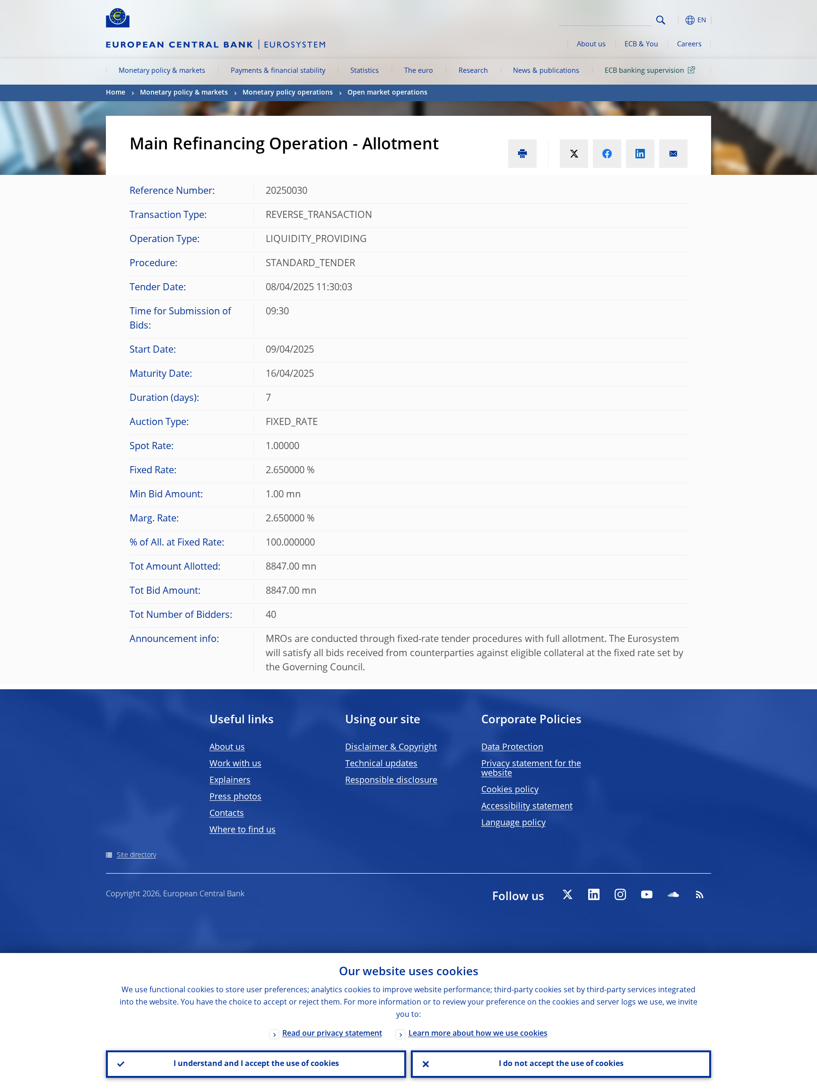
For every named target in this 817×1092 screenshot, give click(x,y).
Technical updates (381, 764)
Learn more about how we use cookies (478, 1034)
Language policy (513, 823)
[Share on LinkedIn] (640, 153)
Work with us (235, 764)
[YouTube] (646, 894)
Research (473, 71)
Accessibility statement (527, 806)
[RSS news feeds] (699, 894)
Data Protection (512, 747)
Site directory (136, 855)
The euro (418, 71)
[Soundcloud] (673, 894)
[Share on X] (574, 153)
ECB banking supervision (644, 71)
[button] (678, 20)
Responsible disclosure (391, 780)
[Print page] (522, 153)
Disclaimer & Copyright (391, 747)
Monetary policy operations (288, 92)
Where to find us (242, 830)
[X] (567, 894)
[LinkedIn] (593, 894)
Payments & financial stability (278, 71)
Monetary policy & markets (162, 71)
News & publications (546, 71)
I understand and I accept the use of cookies (256, 1064)
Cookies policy (510, 790)
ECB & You (641, 44)
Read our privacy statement (332, 1034)
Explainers (230, 780)
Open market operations (387, 92)
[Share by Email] (673, 153)
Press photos (235, 797)
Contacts (226, 813)
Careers (689, 44)
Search (661, 20)
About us (591, 44)
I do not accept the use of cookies (561, 1064)
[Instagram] (620, 894)
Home (115, 92)
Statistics (364, 71)
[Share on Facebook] (607, 153)
